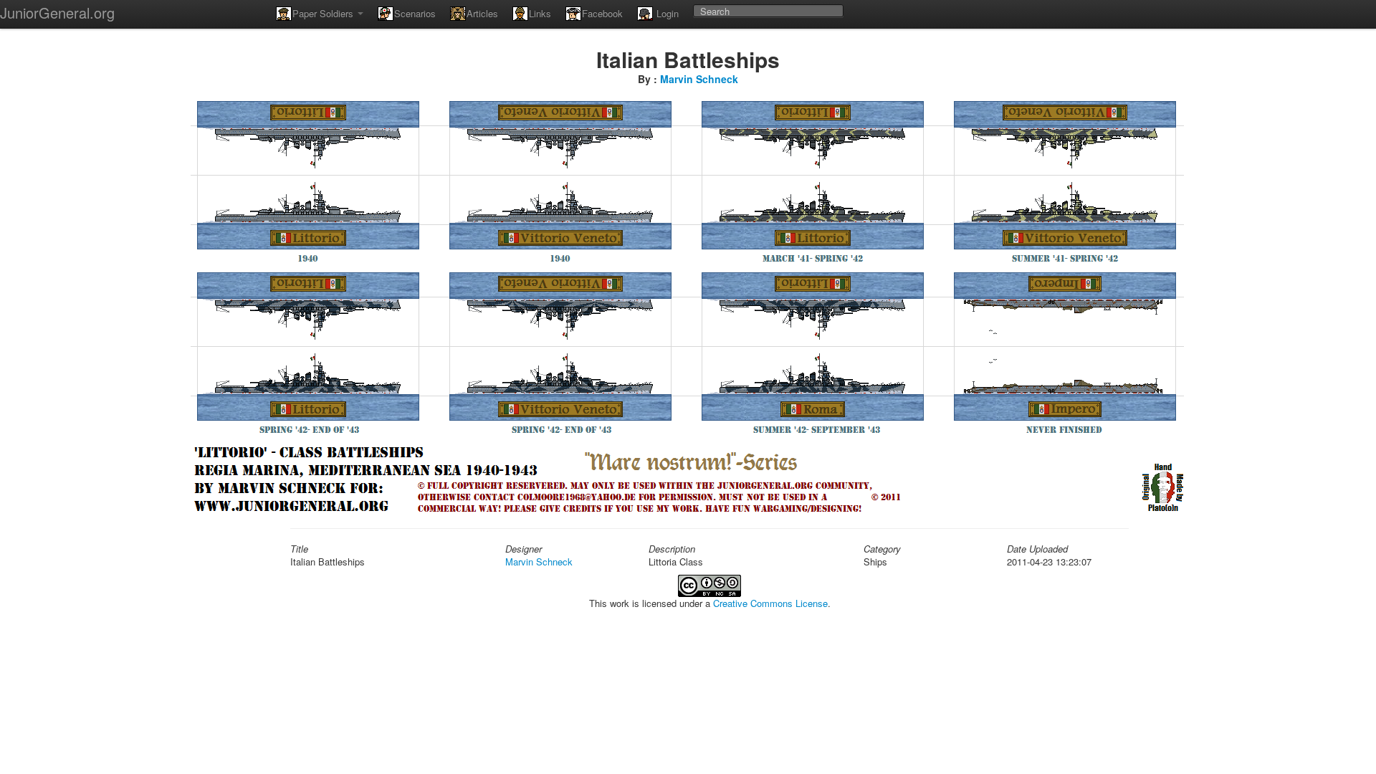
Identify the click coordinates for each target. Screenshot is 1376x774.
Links (540, 13)
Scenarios (415, 13)
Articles (482, 13)
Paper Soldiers (324, 13)
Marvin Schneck (699, 79)
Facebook (602, 13)
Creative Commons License (770, 603)
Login (666, 13)
